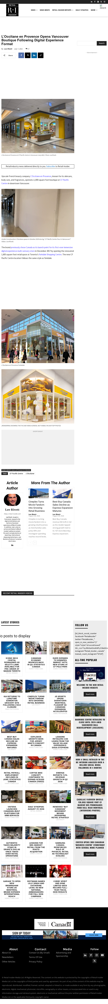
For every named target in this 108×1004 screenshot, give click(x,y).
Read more (90, 694)
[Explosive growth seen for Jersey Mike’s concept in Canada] (36, 726)
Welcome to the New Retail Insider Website (90, 686)
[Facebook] (94, 1)
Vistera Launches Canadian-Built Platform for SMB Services (12, 811)
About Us (6, 952)
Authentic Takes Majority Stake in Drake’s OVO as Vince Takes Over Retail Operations (11, 849)
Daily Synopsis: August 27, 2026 (36, 808)
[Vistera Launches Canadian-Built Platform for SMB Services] (11, 796)
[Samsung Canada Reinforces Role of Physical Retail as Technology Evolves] (60, 832)
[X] (28, 55)
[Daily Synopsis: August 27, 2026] (36, 796)
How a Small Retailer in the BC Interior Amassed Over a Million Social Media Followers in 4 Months (90, 763)
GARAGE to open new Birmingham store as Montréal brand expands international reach (11, 888)
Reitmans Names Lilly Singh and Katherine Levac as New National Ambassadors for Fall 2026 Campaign (36, 888)
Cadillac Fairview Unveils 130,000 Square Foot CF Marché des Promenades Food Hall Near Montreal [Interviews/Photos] (90, 805)
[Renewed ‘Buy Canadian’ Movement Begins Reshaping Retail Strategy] (60, 796)
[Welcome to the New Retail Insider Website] (90, 674)
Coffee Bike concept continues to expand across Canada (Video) (36, 777)
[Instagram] (104, 1)
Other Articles (8, 961)
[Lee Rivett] (12, 500)
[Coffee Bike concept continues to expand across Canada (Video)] (36, 762)
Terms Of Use (35, 957)
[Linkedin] (34, 55)
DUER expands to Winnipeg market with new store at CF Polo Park (60, 662)
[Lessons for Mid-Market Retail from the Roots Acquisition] (36, 832)
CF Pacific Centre (16, 473)
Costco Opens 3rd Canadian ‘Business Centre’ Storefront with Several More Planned (90, 845)
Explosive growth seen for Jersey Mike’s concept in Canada (36, 741)
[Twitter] (101, 1)
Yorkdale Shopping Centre (50, 254)
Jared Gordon (36, 854)
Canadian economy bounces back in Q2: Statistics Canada (36, 662)
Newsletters (7, 957)
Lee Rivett (8, 49)
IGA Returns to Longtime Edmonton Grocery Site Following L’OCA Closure (12, 701)
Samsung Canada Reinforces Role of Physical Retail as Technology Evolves (60, 849)
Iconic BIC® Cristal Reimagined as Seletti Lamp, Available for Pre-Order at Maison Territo (12, 664)
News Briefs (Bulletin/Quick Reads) (16, 470)
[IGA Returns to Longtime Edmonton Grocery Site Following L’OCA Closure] (11, 686)
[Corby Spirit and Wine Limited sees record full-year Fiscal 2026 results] (60, 871)
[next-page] (35, 542)
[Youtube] (102, 955)
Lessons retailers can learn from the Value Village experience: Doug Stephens (60, 742)
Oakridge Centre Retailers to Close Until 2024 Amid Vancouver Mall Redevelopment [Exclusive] (90, 723)
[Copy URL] (40, 55)
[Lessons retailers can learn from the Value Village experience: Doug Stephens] (60, 726)
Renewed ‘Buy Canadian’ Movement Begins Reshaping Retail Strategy (60, 812)
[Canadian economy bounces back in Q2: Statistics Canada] (36, 647)
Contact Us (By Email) (39, 952)
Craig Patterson (12, 709)
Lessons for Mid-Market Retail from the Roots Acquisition (36, 847)
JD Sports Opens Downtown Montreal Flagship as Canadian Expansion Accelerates (60, 704)
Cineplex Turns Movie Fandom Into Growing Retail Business (36, 699)
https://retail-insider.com (12, 514)
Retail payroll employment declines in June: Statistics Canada (12, 777)
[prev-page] (30, 542)
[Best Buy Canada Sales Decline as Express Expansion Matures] (63, 493)
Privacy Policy (35, 961)
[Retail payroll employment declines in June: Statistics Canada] (11, 762)
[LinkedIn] (91, 1)
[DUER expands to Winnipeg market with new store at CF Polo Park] (60, 647)
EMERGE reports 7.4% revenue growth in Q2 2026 (60, 777)
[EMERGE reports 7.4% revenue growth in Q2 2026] (60, 762)
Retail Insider (12, 673)
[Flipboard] (98, 1)
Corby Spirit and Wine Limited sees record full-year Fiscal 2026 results (60, 886)
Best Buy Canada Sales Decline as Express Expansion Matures (11, 742)
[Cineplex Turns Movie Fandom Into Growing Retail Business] (39, 493)
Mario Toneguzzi (36, 669)
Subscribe (50, 166)
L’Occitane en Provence (40, 176)
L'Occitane (30, 473)
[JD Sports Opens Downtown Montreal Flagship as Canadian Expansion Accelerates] (60, 686)
